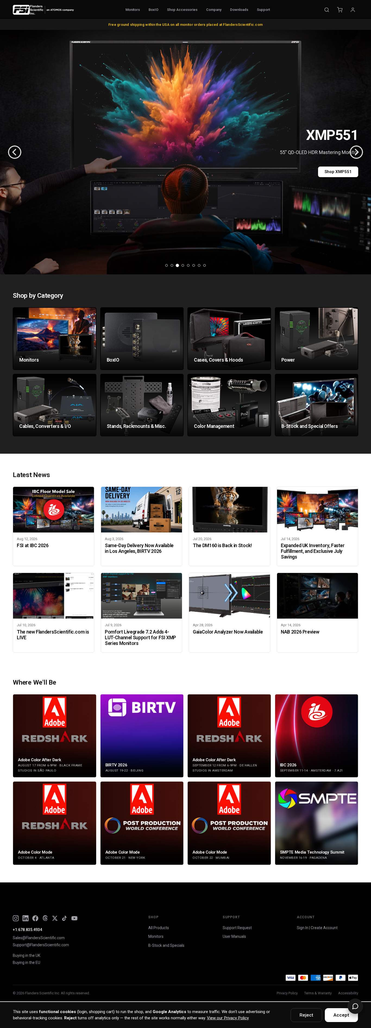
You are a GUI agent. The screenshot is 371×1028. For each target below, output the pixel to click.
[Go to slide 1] (166, 265)
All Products (158, 928)
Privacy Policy (287, 993)
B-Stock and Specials (166, 945)
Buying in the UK (26, 955)
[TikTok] (65, 918)
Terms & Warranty (318, 993)
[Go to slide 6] (193, 265)
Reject (306, 1015)
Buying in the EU (26, 962)
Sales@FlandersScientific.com (39, 938)
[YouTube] (74, 918)
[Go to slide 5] (188, 265)
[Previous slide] (15, 152)
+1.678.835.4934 (27, 929)
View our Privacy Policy (228, 1018)
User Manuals (234, 936)
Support (263, 10)
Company (213, 10)
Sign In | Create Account (317, 928)
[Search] (326, 9)
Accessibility (348, 993)
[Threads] (45, 918)
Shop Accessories (182, 10)
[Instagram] (16, 918)
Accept (341, 1015)
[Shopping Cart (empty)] (339, 9)
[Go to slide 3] (177, 265)
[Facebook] (35, 918)
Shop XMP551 (338, 171)
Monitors (132, 10)
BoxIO (153, 10)
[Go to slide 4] (182, 265)
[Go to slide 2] (172, 265)
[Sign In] (352, 9)
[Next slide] (356, 152)
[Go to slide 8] (204, 265)
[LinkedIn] (26, 918)
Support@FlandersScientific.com (41, 945)
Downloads (239, 10)
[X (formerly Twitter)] (55, 918)
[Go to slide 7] (199, 265)
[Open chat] (355, 1006)
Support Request (237, 928)
